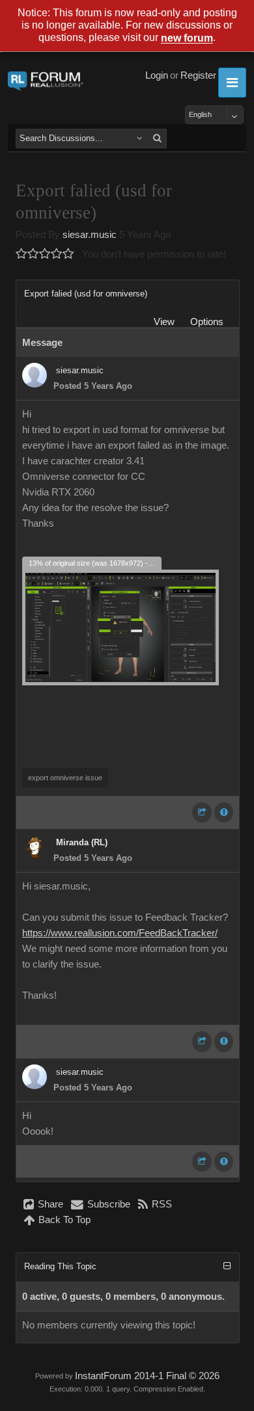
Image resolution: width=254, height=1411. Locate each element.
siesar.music (90, 235)
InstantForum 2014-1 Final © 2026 (147, 1376)
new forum (187, 38)
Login (156, 75)
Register (198, 75)
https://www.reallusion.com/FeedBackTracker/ (120, 933)
